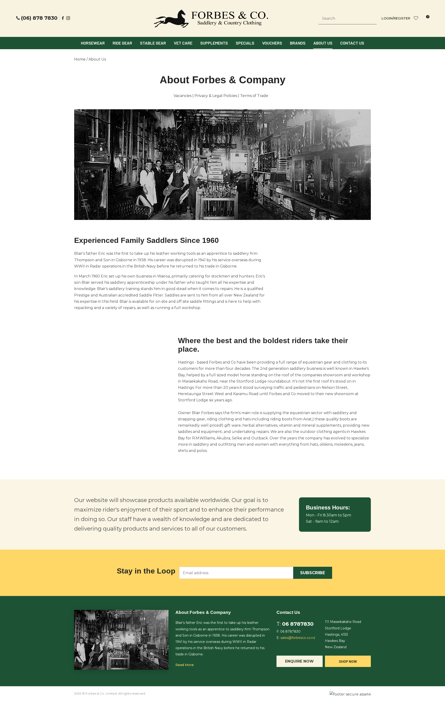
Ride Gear (122, 42)
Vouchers (272, 42)
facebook (63, 18)
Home (80, 59)
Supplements (214, 42)
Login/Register (395, 18)
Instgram (68, 18)
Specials (245, 42)
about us (322, 42)
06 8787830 (298, 624)
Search (371, 18)
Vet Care (183, 42)
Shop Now (348, 661)
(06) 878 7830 (39, 18)
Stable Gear (153, 42)
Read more (184, 665)
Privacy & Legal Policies (215, 95)
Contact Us (352, 42)
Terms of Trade (254, 95)
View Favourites (416, 18)
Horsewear (93, 42)
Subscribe (312, 572)
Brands (297, 42)
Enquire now (299, 661)
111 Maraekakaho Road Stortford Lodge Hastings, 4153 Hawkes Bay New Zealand (343, 634)
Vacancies (182, 95)
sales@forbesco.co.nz (297, 638)
